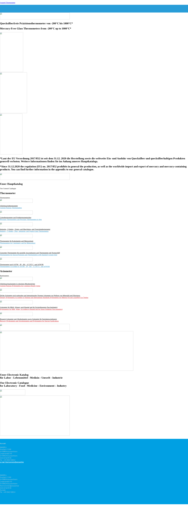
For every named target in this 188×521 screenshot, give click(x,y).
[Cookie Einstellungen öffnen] (16, 520)
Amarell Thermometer (7, 3)
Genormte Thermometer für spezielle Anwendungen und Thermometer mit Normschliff (30, 253)
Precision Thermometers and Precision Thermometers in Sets (21, 219)
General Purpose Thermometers (11, 208)
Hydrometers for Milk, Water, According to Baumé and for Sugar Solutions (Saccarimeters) (31, 309)
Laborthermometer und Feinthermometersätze (15, 217)
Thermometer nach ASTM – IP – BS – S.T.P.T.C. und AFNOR (22, 265)
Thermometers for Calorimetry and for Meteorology (17, 243)
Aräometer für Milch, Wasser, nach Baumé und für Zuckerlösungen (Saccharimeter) (28, 307)
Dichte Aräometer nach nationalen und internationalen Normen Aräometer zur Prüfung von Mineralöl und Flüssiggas (40, 296)
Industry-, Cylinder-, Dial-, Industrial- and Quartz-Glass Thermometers (24, 231)
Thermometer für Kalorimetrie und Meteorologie (16, 241)
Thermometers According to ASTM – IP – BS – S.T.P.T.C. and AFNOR (25, 266)
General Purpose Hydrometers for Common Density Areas (20, 286)
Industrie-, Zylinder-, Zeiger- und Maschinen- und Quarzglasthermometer (25, 229)
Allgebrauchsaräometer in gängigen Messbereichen (17, 284)
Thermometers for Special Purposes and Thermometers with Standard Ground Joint (28, 255)
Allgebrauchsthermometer (9, 206)
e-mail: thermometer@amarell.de (12, 462)
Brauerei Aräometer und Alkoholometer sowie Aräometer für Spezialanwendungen (28, 319)
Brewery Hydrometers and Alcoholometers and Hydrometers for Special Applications (29, 321)
